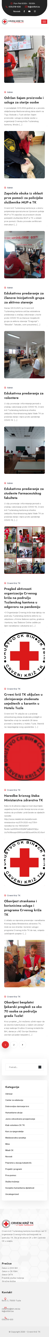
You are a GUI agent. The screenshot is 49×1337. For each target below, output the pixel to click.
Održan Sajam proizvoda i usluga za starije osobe (24, 100)
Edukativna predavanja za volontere (23, 395)
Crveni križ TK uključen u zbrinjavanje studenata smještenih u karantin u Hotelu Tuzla (23, 701)
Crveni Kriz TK (13, 583)
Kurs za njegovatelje (14, 1131)
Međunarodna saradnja (15, 1138)
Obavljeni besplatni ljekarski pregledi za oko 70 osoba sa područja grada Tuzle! (23, 1009)
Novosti (16, 11)
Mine (7, 1144)
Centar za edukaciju (14, 1100)
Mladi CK (9, 1150)
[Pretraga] (39, 1067)
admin (10, 92)
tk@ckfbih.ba (34, 7)
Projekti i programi (13, 1169)
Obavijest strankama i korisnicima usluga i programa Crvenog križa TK (22, 908)
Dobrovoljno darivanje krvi (17, 1106)
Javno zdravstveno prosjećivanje (20, 1119)
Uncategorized (12, 1194)
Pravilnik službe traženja (13, 1278)
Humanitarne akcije (13, 1112)
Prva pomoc (10, 1175)
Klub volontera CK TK (15, 1125)
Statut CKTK (7, 1274)
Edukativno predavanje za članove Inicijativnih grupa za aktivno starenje (24, 298)
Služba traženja (12, 1181)
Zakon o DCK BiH (10, 1268)
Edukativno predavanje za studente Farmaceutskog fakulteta (24, 493)
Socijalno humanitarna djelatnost (19, 1188)
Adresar (9, 1094)
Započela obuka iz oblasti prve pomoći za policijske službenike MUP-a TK (23, 198)
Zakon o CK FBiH (9, 1271)
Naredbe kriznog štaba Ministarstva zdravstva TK (23, 797)
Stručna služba (9, 1281)
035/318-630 (15, 7)
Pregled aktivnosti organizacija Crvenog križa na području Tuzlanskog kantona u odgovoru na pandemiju (22, 598)
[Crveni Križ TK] (13, 21)
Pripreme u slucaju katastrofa (18, 1163)
